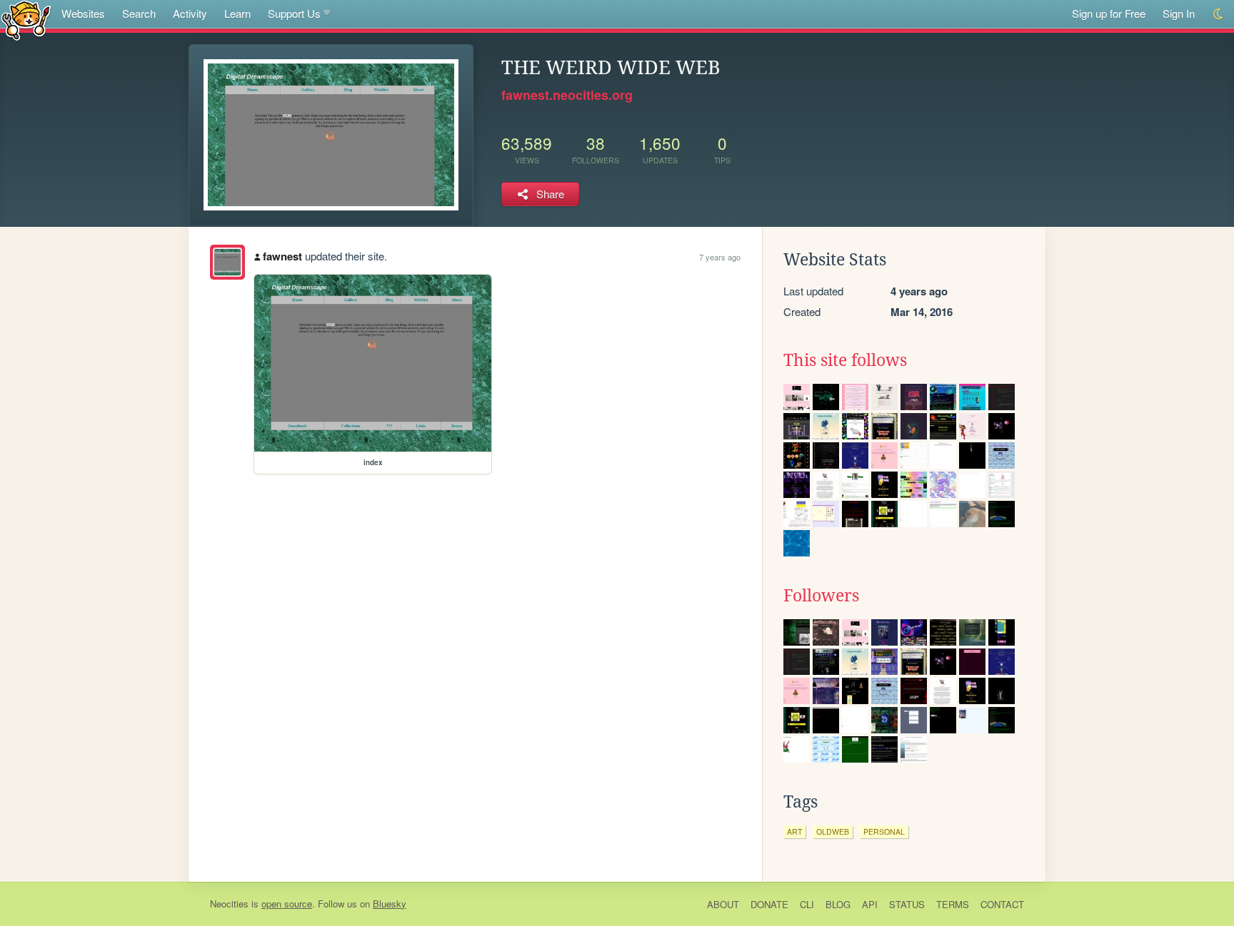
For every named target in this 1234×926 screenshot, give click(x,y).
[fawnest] (227, 262)
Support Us (294, 13)
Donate (769, 904)
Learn (237, 13)
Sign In (1179, 13)
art (794, 831)
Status (907, 904)
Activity (190, 13)
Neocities (229, 903)
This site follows (845, 360)
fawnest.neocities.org (567, 95)
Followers (821, 595)
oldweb (832, 831)
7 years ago (720, 257)
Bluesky (389, 903)
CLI (807, 904)
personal (884, 831)
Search (139, 13)
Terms (952, 904)
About (723, 904)
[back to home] (26, 19)
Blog (838, 904)
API (870, 904)
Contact (1002, 904)
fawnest (282, 256)
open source (286, 903)
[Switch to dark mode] (1218, 14)
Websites (83, 13)
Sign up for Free (1108, 13)
